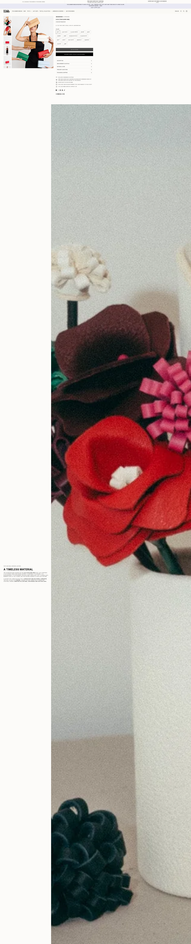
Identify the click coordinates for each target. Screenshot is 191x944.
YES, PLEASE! (95, 479)
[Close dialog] (106, 461)
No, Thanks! (95, 481)
